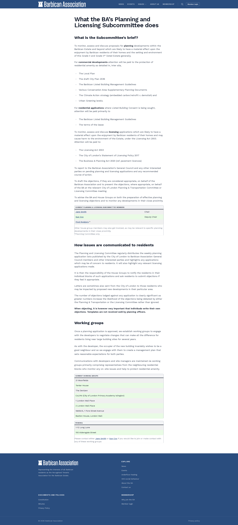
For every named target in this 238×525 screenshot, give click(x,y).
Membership (169, 4)
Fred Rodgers (82, 222)
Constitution (43, 500)
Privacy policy (194, 521)
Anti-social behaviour (130, 479)
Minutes (41, 504)
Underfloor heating (129, 475)
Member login (193, 4)
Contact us (126, 487)
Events (130, 4)
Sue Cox (80, 217)
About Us (154, 4)
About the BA (127, 483)
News (121, 4)
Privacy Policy (44, 508)
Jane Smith (81, 212)
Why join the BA (128, 500)
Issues (141, 4)
